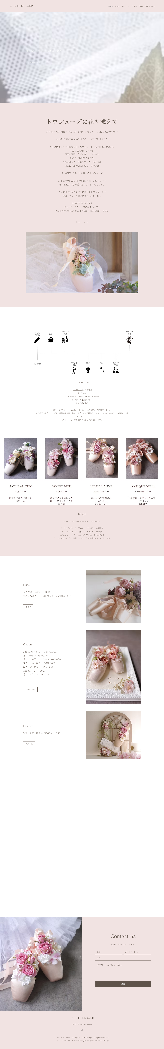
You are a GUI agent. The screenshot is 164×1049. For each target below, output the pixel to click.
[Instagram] (82, 1030)
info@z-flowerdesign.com (82, 1024)
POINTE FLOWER (21, 6)
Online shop (78, 390)
